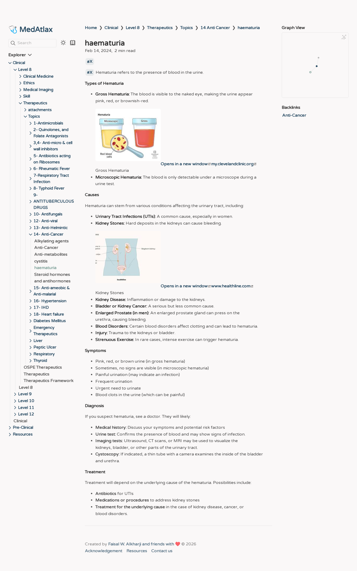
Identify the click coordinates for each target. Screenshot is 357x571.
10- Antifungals (47, 214)
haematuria (45, 267)
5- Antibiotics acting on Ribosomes (52, 158)
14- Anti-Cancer (48, 234)
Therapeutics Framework (48, 380)
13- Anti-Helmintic (50, 227)
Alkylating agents (51, 241)
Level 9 (25, 394)
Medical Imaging (38, 89)
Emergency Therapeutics (45, 330)
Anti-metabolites (50, 254)
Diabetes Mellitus (49, 320)
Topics (34, 116)
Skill (26, 96)
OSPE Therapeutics (43, 367)
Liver (37, 340)
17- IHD (41, 307)
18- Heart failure (48, 314)
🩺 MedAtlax (30, 29)
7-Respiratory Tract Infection (51, 178)
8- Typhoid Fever (48, 188)
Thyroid (40, 360)
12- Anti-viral (45, 221)
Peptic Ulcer (44, 347)
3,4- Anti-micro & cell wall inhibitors (52, 145)
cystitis (41, 261)
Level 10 (26, 400)
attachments (40, 109)
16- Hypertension (49, 301)
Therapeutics (35, 103)
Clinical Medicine (38, 76)
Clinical (19, 62)
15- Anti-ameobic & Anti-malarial (51, 291)
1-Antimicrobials (48, 123)
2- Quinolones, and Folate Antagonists (50, 132)
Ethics (29, 83)
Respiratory (44, 354)
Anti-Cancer (46, 247)
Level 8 (25, 69)
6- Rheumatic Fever (51, 168)
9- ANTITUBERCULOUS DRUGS (53, 201)
